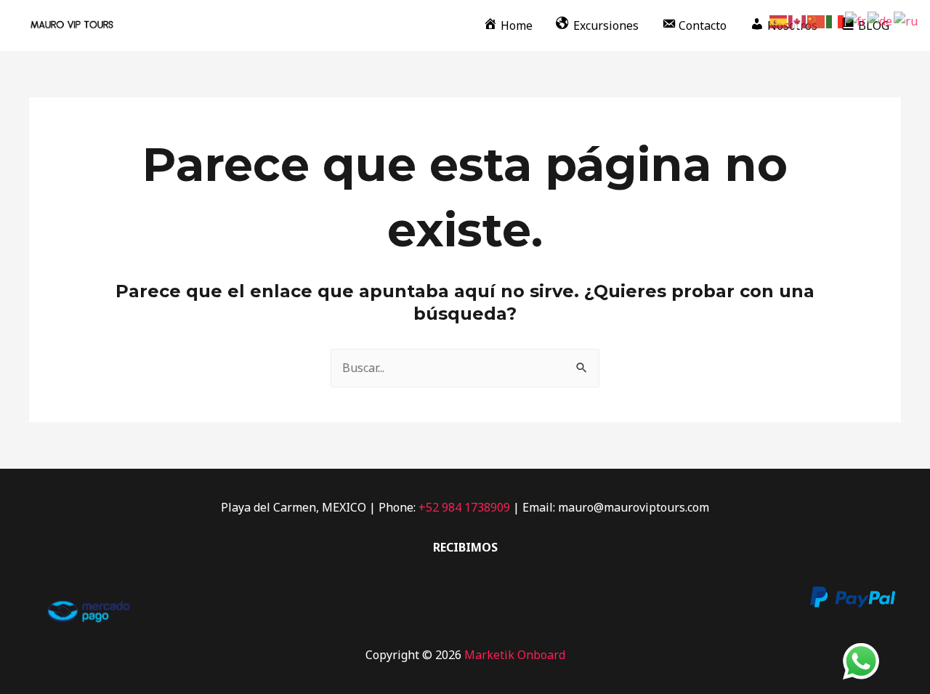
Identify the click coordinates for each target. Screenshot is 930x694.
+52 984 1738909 (464, 507)
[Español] (778, 20)
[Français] (856, 20)
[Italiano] (835, 20)
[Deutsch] (881, 20)
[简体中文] (816, 20)
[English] (797, 20)
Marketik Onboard (514, 655)
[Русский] (906, 20)
